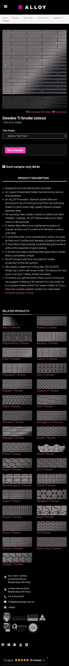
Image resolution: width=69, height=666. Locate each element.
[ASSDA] (24, 622)
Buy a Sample (15, 150)
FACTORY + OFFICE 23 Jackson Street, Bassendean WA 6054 (19, 579)
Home (4, 18)
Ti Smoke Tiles (43, 18)
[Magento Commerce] (34, 7)
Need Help (61, 112)
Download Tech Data (40, 112)
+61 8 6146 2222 (16, 596)
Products (15, 18)
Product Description (33, 178)
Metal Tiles (27, 18)
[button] (5, 65)
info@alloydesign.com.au (19, 292)
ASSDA (12, 607)
